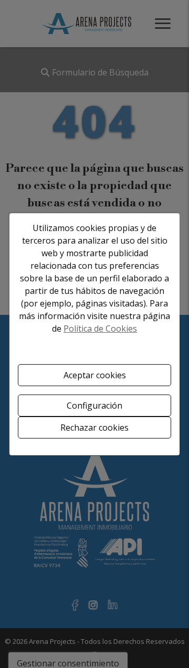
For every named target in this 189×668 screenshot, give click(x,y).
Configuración (94, 405)
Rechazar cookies (94, 427)
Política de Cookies (100, 328)
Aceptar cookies (95, 375)
